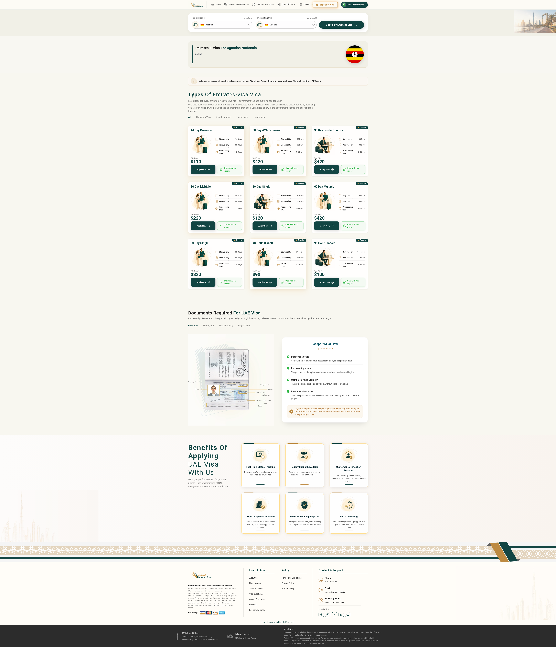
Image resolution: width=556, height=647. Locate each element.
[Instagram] (327, 614)
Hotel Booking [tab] (226, 325)
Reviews (253, 604)
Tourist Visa (242, 117)
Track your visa (256, 588)
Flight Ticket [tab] (244, 325)
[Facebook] (321, 614)
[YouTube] (347, 614)
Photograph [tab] (208, 325)
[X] (334, 614)
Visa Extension (223, 117)
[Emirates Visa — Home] (195, 4)
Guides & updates (257, 599)
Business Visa (203, 117)
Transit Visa (259, 117)
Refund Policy (288, 588)
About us (253, 578)
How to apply (255, 583)
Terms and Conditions (292, 578)
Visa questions (256, 594)
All (189, 117)
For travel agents (257, 610)
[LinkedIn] (341, 614)
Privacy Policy (288, 583)
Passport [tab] (193, 325)
